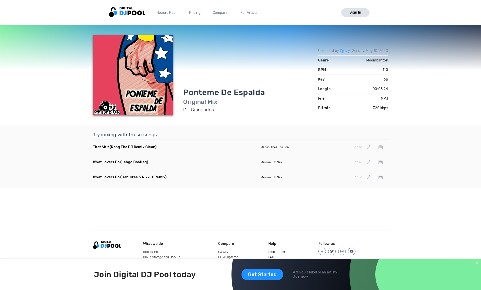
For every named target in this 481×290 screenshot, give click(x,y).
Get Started (262, 274)
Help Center (276, 252)
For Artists (249, 13)
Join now (300, 276)
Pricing (194, 13)
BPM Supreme (228, 257)
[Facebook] (322, 251)
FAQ (271, 257)
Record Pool (166, 13)
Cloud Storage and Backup (161, 257)
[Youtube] (351, 251)
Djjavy (345, 51)
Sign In (355, 12)
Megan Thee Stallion (275, 147)
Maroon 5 (267, 162)
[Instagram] (342, 251)
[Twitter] (332, 251)
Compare (220, 13)
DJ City (223, 252)
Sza (279, 162)
